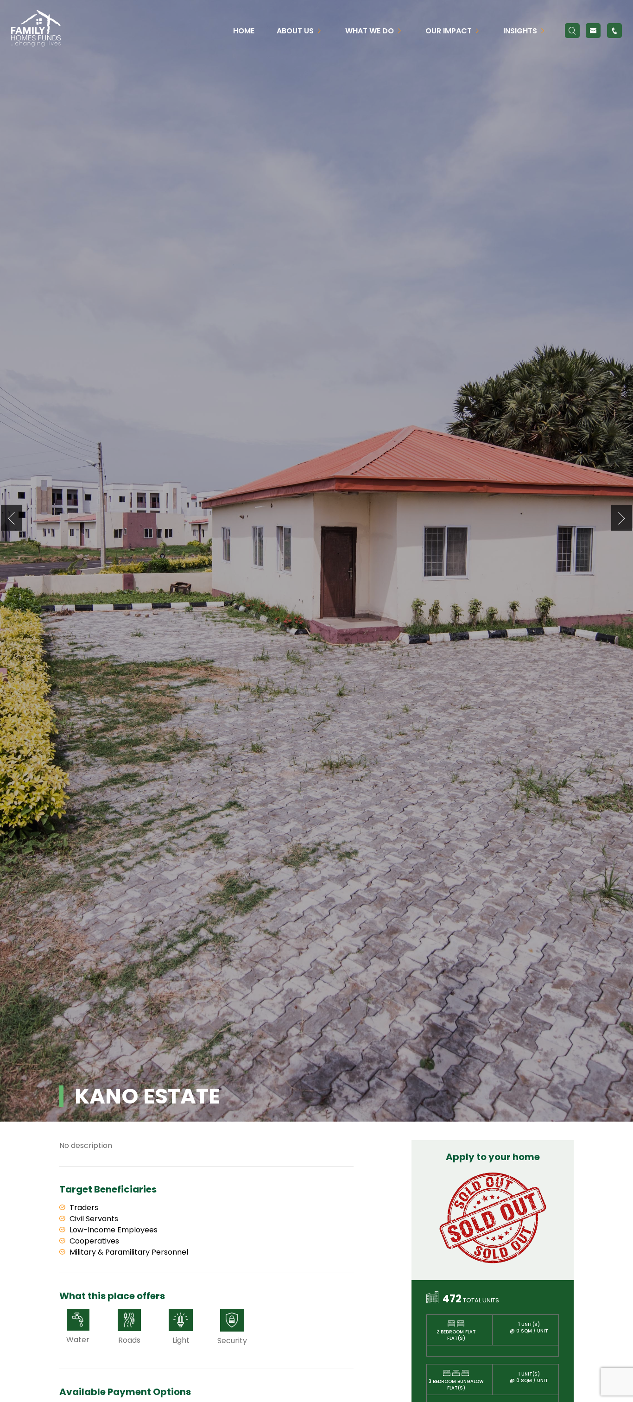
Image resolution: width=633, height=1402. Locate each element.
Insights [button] (521, 30)
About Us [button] (296, 30)
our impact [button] (449, 30)
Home (243, 30)
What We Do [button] (370, 30)
